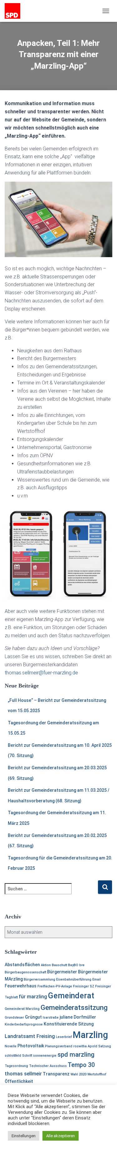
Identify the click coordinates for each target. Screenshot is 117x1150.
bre (82, 965)
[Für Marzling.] (15, 11)
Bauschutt (59, 965)
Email (96, 979)
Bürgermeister (62, 971)
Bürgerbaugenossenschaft (25, 972)
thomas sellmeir (23, 1074)
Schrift (27, 1056)
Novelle (11, 1046)
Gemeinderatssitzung (74, 1007)
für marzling (33, 997)
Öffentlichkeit (19, 1081)
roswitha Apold (85, 1046)
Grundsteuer (14, 1017)
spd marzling (76, 1054)
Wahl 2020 (78, 1074)
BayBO (73, 965)
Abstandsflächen (22, 964)
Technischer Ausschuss (48, 1066)
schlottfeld (13, 1056)
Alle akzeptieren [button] (60, 1135)
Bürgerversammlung (39, 979)
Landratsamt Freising (30, 1036)
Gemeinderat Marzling (22, 1009)
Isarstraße (51, 1017)
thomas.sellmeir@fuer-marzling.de (41, 673)
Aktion (46, 965)
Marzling (90, 1035)
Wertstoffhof (96, 1074)
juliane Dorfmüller (78, 1017)
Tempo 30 (81, 1065)
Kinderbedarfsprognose (24, 1024)
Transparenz (56, 1073)
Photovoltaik (30, 1045)
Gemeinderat (71, 995)
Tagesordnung (16, 1066)
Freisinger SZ (83, 986)
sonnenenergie (44, 1056)
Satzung (104, 1046)
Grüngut (33, 1017)
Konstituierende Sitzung (69, 1023)
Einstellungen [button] (24, 1135)
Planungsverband (58, 1046)
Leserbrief (64, 1037)
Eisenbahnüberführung (73, 979)
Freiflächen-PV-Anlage (54, 986)
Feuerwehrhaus (21, 985)
